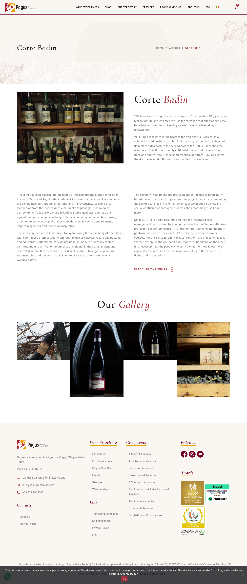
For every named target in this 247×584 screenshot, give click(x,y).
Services (148, 7)
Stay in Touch (27, 523)
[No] (242, 575)
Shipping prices (101, 520)
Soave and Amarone (141, 468)
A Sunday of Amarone (142, 482)
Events (96, 475)
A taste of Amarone (140, 454)
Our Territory (127, 7)
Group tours (99, 454)
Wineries (174, 47)
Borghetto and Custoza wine (145, 515)
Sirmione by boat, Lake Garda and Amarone (149, 492)
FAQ (207, 7)
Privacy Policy (100, 528)
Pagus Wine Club (170, 7)
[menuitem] (217, 7)
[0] (234, 7)
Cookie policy (129, 573)
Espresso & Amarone (141, 508)
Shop (108, 7)
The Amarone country (141, 501)
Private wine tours (102, 461)
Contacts (24, 516)
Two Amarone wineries (142, 461)
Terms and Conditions (105, 513)
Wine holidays (100, 489)
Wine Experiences (87, 7)
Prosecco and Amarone (142, 475)
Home (160, 47)
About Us (193, 7)
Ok (124, 579)
